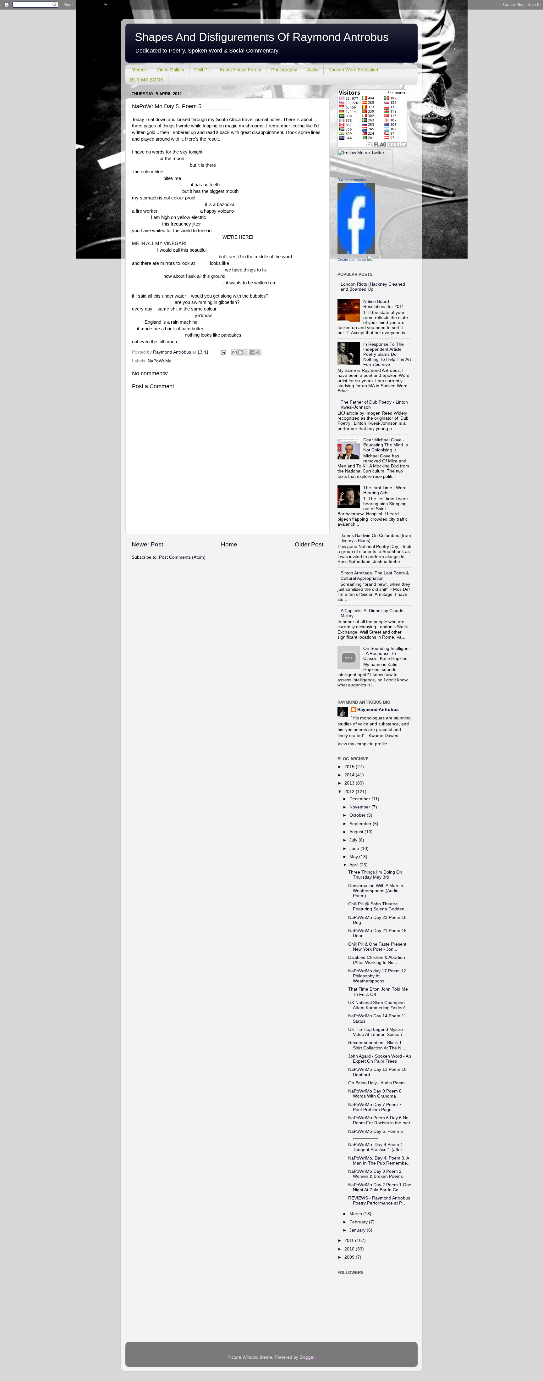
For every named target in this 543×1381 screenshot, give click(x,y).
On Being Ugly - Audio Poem (376, 1083)
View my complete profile (362, 743)
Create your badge (351, 259)
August (357, 832)
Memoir (139, 69)
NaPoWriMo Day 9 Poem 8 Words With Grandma (375, 1094)
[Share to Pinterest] (258, 352)
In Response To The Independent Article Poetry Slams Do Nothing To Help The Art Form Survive (387, 354)
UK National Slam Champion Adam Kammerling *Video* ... (379, 1005)
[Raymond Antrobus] (356, 252)
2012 (350, 791)
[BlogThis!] (240, 352)
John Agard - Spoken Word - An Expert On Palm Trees (379, 1059)
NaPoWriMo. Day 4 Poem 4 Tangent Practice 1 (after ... (377, 1147)
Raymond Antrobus (352, 180)
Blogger (307, 1357)
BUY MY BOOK (146, 79)
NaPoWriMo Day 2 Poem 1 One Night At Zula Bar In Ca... (379, 1187)
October (358, 815)
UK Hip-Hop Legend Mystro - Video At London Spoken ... (377, 1032)
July (354, 840)
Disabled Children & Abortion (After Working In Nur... (376, 960)
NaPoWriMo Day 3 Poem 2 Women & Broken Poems (375, 1174)
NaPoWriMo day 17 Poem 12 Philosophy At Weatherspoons (377, 976)
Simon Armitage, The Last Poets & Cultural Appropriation (375, 575)
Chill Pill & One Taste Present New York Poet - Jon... (377, 947)
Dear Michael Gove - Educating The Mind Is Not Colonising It (385, 445)
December (360, 799)
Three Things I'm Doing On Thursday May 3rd (375, 875)
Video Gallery (170, 69)
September (361, 823)
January (358, 1230)
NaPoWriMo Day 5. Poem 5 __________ (375, 1134)
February (359, 1222)
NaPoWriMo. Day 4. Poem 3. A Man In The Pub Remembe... (379, 1161)
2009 (350, 1257)
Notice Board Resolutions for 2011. (384, 304)
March (356, 1213)
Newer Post (147, 544)
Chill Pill (202, 69)
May (354, 856)
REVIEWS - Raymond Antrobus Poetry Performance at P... (379, 1200)
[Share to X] (246, 352)
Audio (313, 69)
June (354, 848)
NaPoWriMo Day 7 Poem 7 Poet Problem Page (375, 1107)
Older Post (309, 544)
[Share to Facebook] (252, 352)
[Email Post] (223, 352)
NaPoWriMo (160, 361)
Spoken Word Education (353, 69)
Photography (284, 69)
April (354, 865)
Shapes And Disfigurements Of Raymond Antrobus (262, 37)
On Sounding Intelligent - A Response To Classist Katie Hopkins (386, 653)
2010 (350, 1249)
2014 (350, 775)
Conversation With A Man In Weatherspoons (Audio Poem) (375, 890)
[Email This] (234, 352)
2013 (350, 783)
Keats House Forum (240, 69)
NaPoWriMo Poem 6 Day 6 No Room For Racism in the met (379, 1120)
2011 (349, 1240)
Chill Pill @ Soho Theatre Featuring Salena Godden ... (378, 906)
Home (229, 544)
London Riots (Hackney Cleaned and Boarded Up (373, 287)
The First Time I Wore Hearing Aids (385, 490)
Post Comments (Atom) (182, 557)
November (360, 807)
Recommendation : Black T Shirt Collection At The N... (376, 1045)
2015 (350, 766)
